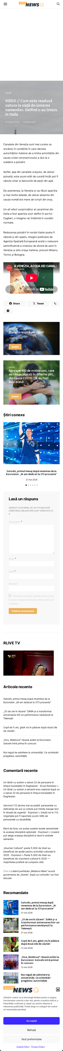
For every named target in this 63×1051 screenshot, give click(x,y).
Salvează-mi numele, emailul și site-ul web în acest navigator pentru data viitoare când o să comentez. (31, 600)
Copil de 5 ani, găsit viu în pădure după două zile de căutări (40, 942)
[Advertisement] (31, 47)
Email (12, 571)
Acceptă (31, 1020)
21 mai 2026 (31, 479)
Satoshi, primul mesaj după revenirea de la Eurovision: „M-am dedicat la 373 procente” (31, 472)
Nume (12, 558)
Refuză (31, 1030)
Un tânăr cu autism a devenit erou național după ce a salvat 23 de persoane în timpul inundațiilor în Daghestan (31, 793)
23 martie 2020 (16, 388)
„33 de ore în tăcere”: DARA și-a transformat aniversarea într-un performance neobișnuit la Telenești (28, 715)
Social (8, 93)
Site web (13, 583)
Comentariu (14, 522)
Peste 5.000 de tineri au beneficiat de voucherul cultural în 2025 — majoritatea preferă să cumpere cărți (27, 858)
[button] (58, 989)
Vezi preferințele (31, 1039)
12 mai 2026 (26, 967)
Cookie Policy (23, 1046)
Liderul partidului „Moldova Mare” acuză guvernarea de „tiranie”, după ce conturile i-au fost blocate (31, 875)
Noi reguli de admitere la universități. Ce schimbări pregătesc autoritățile (36, 977)
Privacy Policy (38, 1046)
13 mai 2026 (27, 948)
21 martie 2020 (12, 122)
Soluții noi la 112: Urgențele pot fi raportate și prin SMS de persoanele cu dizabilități (31, 816)
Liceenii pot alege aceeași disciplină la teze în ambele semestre (31, 835)
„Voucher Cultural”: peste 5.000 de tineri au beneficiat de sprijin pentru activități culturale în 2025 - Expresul (29, 851)
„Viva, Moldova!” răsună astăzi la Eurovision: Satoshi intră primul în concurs (40, 960)
